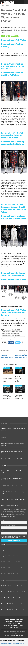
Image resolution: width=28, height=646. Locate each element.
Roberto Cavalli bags (6, 333)
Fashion (7, 619)
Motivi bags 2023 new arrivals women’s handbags (13, 597)
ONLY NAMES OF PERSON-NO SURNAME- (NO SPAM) (13, 519)
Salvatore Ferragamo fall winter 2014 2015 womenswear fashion (21, 355)
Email (2, 530)
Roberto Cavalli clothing (20, 337)
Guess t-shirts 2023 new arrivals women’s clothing (13, 499)
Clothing (12, 619)
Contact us (21, 625)
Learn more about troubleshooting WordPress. (12, 643)
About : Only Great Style (14, 623)
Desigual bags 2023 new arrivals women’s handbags (14, 591)
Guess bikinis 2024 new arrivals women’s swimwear (13, 458)
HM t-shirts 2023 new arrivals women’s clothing (12, 485)
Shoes (21, 619)
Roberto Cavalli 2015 (6, 331)
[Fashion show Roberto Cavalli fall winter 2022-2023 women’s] (8, 389)
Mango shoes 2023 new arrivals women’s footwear (13, 556)
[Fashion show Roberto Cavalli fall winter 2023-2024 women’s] (8, 370)
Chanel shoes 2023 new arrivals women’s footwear (13, 573)
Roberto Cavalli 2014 (16, 329)
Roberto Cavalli (7, 329)
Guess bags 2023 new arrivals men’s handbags (12, 603)
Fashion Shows (6, 367)
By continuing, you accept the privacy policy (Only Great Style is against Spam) (13, 536)
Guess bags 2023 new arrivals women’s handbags (13, 609)
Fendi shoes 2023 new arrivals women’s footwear (13, 567)
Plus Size (16, 627)
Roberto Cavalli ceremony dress (8, 337)
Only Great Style (18, 635)
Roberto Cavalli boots (6, 335)
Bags (17, 619)
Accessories (9, 621)
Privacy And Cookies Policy (10, 625)
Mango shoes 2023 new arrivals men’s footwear (12, 550)
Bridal (11, 627)
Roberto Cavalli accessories (16, 331)
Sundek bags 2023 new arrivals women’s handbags (13, 585)
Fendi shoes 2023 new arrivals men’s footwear (12, 561)
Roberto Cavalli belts (15, 333)
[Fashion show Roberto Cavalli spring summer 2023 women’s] (20, 370)
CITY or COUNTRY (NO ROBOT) (9, 525)
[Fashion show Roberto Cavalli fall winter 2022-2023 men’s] (20, 389)
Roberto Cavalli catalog (16, 335)
